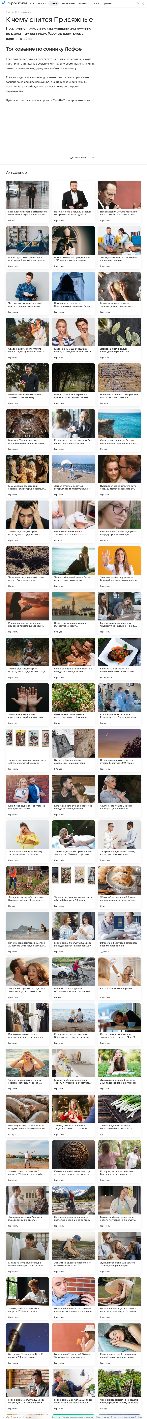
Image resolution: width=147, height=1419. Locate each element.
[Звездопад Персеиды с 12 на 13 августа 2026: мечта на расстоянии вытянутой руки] (27, 1344)
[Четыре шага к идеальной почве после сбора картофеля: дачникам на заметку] (27, 567)
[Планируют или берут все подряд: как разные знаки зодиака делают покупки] (27, 1024)
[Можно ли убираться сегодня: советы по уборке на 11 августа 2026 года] (119, 1207)
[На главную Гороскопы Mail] (16, 3)
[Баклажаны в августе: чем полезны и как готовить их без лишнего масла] (119, 659)
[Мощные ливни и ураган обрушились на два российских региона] (73, 978)
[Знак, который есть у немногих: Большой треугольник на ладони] (119, 567)
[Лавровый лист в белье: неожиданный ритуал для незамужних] (119, 339)
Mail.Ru (6, 1417)
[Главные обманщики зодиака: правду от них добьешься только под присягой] (73, 339)
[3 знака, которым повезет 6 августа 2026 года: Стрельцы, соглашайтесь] (73, 1116)
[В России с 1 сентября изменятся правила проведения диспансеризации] (119, 933)
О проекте (56, 1417)
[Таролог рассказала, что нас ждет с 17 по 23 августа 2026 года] (73, 887)
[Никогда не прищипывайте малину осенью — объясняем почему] (73, 704)
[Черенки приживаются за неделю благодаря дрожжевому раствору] (119, 1390)
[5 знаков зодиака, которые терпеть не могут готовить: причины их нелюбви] (119, 293)
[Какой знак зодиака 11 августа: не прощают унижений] (27, 796)
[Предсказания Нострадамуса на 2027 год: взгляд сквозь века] (73, 247)
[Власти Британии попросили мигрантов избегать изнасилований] (73, 613)
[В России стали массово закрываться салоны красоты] (73, 522)
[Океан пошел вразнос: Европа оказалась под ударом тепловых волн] (119, 430)
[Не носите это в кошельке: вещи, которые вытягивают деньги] (73, 202)
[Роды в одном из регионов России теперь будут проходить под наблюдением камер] (119, 704)
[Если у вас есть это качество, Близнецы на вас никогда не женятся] (119, 1161)
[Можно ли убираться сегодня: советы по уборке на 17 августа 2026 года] (73, 1070)
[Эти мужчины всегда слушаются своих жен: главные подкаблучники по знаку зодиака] (119, 247)
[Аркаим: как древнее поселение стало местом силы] (73, 1253)
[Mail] (4, 3)
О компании (16, 1417)
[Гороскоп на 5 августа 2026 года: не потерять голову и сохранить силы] (119, 1298)
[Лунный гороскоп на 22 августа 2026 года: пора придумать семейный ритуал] (119, 1253)
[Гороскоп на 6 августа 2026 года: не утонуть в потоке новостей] (27, 1390)
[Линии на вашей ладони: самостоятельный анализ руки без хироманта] (27, 704)
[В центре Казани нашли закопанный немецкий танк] (73, 750)
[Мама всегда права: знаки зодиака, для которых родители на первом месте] (27, 476)
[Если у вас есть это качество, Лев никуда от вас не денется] (73, 796)
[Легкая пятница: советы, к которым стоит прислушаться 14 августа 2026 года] (73, 476)
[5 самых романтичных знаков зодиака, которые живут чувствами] (27, 384)
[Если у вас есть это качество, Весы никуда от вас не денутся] (73, 1024)
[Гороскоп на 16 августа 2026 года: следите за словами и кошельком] (73, 1298)
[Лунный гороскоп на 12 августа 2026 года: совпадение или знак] (119, 1070)
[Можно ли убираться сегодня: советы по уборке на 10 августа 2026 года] (27, 1253)
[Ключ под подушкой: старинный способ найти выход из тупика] (119, 1344)
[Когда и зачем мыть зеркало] (119, 978)
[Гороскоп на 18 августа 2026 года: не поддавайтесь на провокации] (73, 933)
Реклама (27, 1417)
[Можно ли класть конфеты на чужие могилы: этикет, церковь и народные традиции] (73, 384)
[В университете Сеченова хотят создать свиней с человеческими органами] (27, 1116)
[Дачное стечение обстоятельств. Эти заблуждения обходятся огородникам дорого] (27, 887)
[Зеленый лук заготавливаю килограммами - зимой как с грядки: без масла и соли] (119, 1116)
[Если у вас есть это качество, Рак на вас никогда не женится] (73, 430)
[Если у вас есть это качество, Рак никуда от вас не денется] (73, 659)
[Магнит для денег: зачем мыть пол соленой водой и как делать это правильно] (27, 247)
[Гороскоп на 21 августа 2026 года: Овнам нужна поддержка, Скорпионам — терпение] (73, 1344)
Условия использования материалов (77, 1417)
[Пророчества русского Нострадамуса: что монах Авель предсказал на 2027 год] (73, 293)
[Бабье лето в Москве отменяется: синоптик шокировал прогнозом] (27, 202)
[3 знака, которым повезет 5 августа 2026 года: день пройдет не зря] (27, 1161)
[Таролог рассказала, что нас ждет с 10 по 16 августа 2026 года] (27, 750)
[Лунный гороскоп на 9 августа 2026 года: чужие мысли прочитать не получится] (27, 1207)
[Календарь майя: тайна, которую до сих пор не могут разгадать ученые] (73, 1161)
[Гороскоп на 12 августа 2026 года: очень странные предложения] (73, 1390)
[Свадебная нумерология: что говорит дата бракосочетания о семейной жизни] (27, 339)
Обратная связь (102, 1417)
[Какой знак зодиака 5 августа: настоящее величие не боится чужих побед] (73, 1207)
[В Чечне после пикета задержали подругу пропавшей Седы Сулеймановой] (119, 522)
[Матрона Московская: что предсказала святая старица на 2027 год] (27, 430)
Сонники (27, 12)
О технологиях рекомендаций (123, 1417)
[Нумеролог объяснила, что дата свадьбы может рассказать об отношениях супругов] (119, 476)
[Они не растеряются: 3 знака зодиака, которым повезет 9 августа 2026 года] (27, 1070)
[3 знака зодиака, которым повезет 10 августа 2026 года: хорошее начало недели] (73, 841)
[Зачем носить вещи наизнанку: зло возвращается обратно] (27, 841)
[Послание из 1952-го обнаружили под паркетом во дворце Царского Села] (119, 384)
